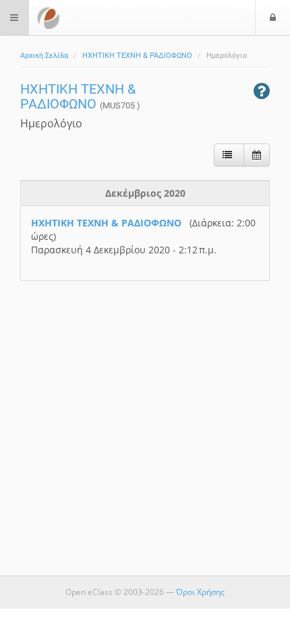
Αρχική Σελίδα (44, 55)
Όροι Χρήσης (200, 592)
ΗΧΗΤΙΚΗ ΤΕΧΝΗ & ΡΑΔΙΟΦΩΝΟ (137, 55)
